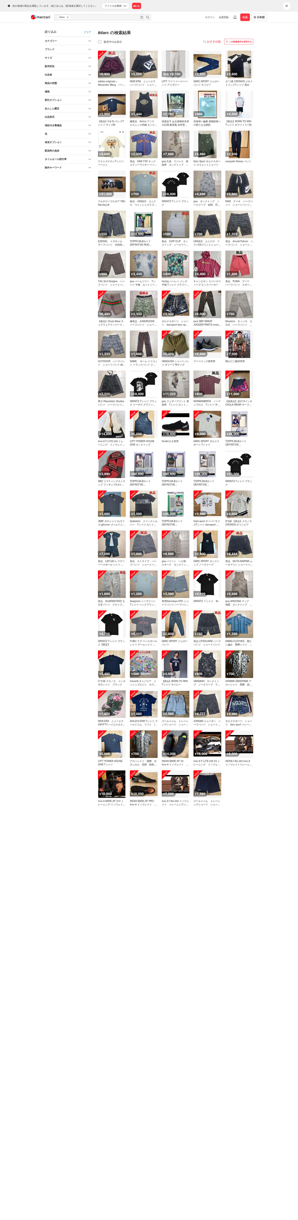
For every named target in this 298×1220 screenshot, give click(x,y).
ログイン (210, 17)
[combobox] (102, 17)
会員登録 (224, 17)
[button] (68, 17)
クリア (87, 32)
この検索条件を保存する (240, 41)
